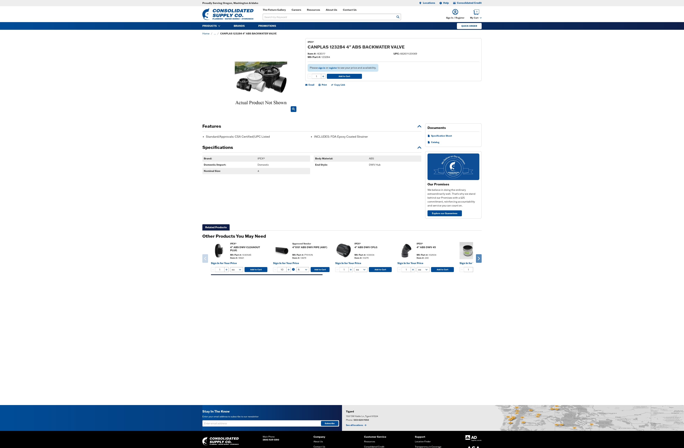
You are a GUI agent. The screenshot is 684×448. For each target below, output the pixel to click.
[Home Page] (227, 14)
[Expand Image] (293, 109)
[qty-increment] (323, 76)
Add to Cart (344, 76)
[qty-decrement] (310, 76)
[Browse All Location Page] (513, 418)
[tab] (216, 227)
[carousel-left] (205, 258)
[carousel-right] (479, 258)
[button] (455, 14)
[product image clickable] (219, 250)
